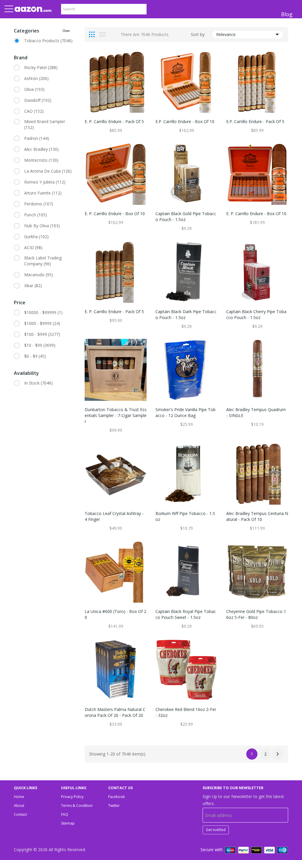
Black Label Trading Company (43, 260)
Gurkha (36, 236)
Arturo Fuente (43, 193)
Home (19, 796)
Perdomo (38, 204)
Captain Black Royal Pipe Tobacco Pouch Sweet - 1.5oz (185, 614)
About (19, 805)
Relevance (226, 34)
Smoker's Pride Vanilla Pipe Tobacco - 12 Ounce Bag (185, 412)
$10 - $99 (39, 345)
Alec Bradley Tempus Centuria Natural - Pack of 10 (257, 516)
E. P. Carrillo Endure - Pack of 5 (114, 121)
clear (66, 31)
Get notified (216, 829)
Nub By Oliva (42, 225)
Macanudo (38, 274)
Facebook (116, 796)
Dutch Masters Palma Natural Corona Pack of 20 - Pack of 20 (115, 712)
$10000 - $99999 (43, 312)
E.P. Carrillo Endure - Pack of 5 (255, 121)
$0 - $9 (35, 356)
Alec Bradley (41, 149)
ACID (33, 247)
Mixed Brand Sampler (44, 124)
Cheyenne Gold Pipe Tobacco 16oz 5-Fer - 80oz (256, 614)
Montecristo (41, 160)
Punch (35, 215)
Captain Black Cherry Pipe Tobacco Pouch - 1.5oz (256, 314)
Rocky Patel (41, 67)
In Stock (38, 383)
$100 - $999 (42, 334)
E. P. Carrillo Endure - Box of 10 (115, 213)
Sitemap (68, 823)
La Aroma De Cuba (48, 171)
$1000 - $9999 (42, 323)
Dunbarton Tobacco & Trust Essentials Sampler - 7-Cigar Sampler (116, 415)
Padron (36, 138)
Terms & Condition (77, 805)
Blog (287, 14)
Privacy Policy (72, 796)
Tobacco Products (48, 40)
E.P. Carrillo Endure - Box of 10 (184, 121)
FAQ (64, 814)
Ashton (36, 78)
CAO (34, 111)
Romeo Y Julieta (44, 182)
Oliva (34, 89)
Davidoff (37, 100)
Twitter (114, 805)
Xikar (33, 285)
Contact (20, 814)
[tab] (92, 34)
